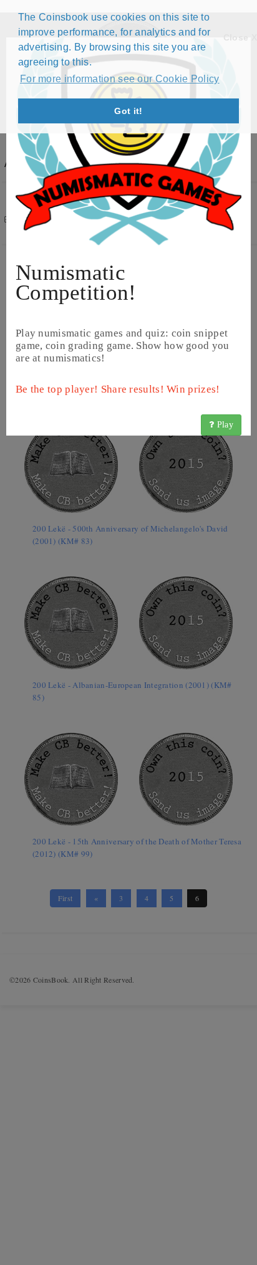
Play (224, 424)
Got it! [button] (128, 111)
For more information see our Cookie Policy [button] (120, 79)
